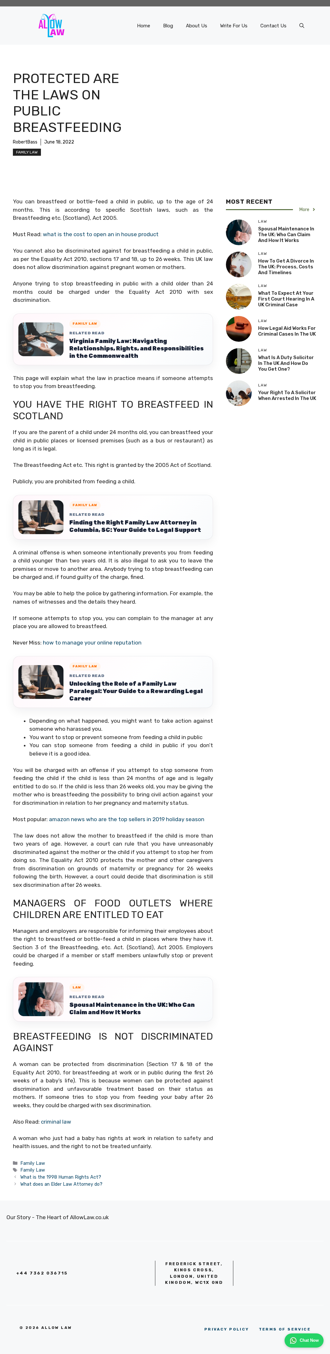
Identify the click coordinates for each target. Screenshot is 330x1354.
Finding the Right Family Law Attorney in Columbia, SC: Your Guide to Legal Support (135, 526)
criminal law (56, 1121)
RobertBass (25, 142)
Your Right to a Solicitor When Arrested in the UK (287, 395)
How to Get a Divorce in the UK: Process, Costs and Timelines (286, 266)
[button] (302, 25)
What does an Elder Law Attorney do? (61, 1184)
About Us (196, 26)
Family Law (27, 152)
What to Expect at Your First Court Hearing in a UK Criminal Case (286, 299)
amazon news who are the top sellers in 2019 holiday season (126, 819)
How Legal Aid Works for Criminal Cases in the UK (287, 331)
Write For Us (234, 26)
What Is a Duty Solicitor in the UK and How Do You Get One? (286, 363)
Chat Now (309, 1340)
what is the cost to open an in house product (101, 234)
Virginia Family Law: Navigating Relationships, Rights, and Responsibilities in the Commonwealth (136, 348)
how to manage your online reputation (92, 642)
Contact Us (273, 26)
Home (143, 26)
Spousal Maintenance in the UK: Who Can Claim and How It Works (132, 1008)
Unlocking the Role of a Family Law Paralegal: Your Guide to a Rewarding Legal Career (136, 691)
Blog (168, 26)
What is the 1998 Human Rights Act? (60, 1177)
